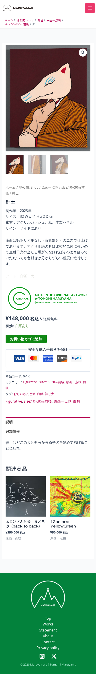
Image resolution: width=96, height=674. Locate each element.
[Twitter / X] (54, 656)
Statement (48, 630)
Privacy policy (48, 647)
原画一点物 (50, 187)
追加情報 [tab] (13, 431)
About (48, 635)
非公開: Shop (28, 187)
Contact (48, 641)
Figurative (30, 382)
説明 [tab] (9, 421)
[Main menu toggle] (90, 8)
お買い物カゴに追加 (26, 338)
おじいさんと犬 (24, 394)
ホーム (11, 187)
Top (48, 618)
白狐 (40, 394)
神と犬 (49, 394)
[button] (83, 53)
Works (48, 624)
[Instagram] (42, 656)
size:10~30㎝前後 (51, 382)
